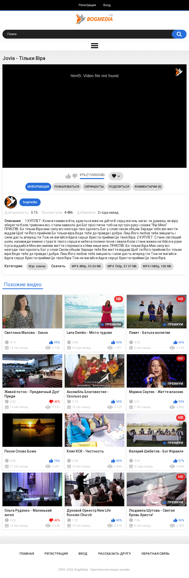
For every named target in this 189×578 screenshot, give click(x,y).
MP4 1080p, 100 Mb (157, 266)
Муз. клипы (37, 266)
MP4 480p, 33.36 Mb (86, 266)
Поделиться (119, 186)
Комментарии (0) (148, 186)
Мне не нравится (74, 176)
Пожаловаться (66, 186)
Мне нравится (68, 176)
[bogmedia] (10, 202)
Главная (26, 553)
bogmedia (30, 202)
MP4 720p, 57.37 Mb (122, 266)
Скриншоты (94, 186)
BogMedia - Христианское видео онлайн (102, 569)
